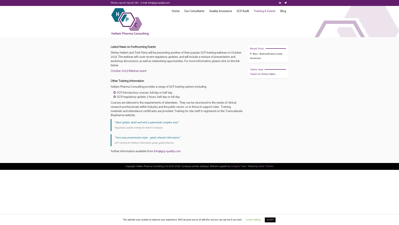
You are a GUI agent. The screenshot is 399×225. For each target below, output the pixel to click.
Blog (283, 11)
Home (176, 11)
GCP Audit (243, 11)
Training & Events (265, 11)
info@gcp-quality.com (159, 3)
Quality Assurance (220, 11)
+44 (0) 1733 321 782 (128, 3)
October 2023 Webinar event (128, 71)
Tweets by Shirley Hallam (263, 74)
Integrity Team (238, 166)
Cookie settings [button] (253, 220)
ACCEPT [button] (270, 220)
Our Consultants (194, 11)
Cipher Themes (266, 166)
